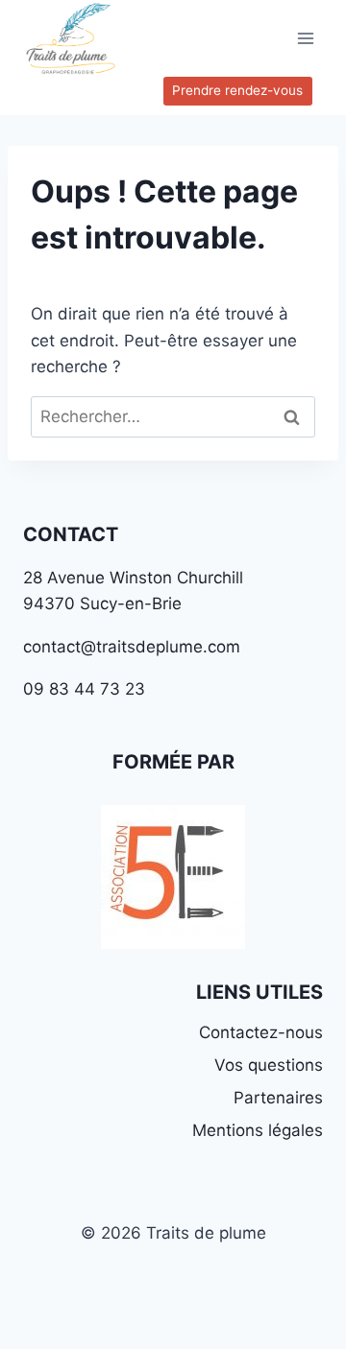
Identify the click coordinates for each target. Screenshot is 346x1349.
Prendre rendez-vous (237, 90)
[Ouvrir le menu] (305, 38)
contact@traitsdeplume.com (131, 646)
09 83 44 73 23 (84, 688)
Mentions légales (257, 1130)
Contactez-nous (261, 1032)
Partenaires (278, 1097)
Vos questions (268, 1065)
